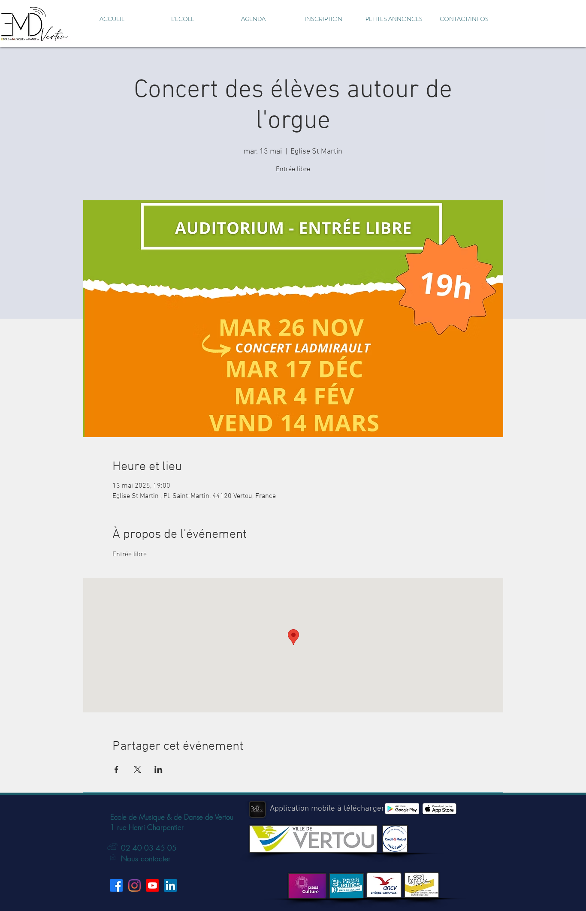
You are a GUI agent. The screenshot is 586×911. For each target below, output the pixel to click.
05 (171, 848)
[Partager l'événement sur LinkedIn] (158, 769)
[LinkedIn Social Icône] (170, 885)
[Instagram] (134, 885)
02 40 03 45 (143, 848)
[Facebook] (116, 885)
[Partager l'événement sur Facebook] (116, 769)
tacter (161, 858)
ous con (140, 858)
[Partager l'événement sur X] (137, 769)
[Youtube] (152, 885)
